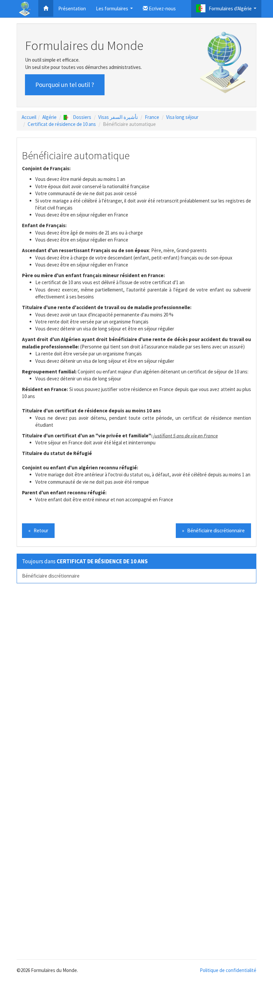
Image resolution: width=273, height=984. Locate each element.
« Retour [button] (38, 530)
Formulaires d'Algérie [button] (233, 10)
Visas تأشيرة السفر (118, 117)
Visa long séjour (182, 117)
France (152, 117)
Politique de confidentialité (228, 970)
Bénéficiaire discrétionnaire (51, 576)
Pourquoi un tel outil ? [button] (64, 85)
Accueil (29, 117)
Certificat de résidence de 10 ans (62, 124)
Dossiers (82, 117)
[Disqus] (136, 680)
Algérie (49, 117)
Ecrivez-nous (162, 8)
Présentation (72, 8)
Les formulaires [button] (115, 10)
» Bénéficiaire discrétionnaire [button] (213, 530)
